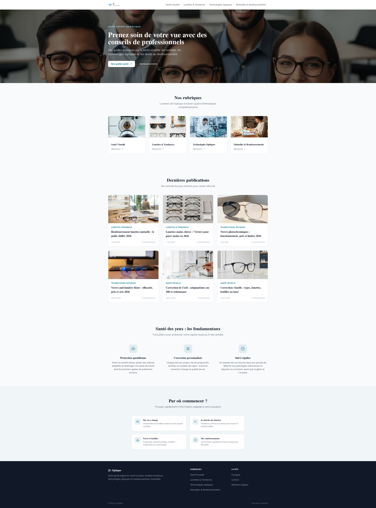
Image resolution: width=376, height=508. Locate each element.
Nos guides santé (120, 63)
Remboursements (148, 63)
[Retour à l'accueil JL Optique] (118, 4)
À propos (235, 474)
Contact (235, 479)
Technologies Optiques (220, 4)
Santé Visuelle (172, 4)
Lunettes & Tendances (194, 4)
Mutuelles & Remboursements (251, 4)
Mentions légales (239, 484)
